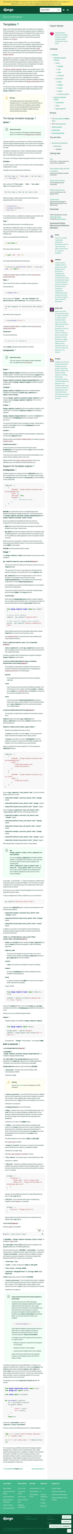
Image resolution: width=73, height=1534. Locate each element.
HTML (52, 217)
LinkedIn (43, 1503)
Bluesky (42, 1500)
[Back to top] (69, 1530)
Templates (55, 54)
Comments (61, 75)
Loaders (60, 91)
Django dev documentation (60, 143)
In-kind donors (31, 1519)
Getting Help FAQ (34, 1488)
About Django (7, 1488)
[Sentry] (52, 237)
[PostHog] (52, 361)
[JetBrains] (52, 263)
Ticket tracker (54, 199)
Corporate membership (58, 1491)
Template (60, 85)
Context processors (63, 94)
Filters (59, 72)
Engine (59, 81)
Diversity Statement (9, 1508)
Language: (66, 1521)
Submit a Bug (22, 1496)
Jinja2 (38, 48)
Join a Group (21, 1488)
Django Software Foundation (17, 1528)
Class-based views (37, 1469)
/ (39, 1230)
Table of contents (57, 127)
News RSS (43, 1506)
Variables (60, 66)
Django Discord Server (57, 181)
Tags (59, 69)
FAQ (51, 159)
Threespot (51, 1519)
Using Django (57, 146)
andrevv (51, 1523)
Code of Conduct (8, 1505)
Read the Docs (61, 219)
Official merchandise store (59, 1494)
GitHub (42, 1488)
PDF (55, 217)
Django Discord (33, 1491)
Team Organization (8, 1496)
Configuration (60, 102)
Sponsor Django (56, 1488)
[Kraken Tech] (52, 311)
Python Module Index (58, 133)
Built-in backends (61, 108)
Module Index (58, 169)
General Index (56, 130)
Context (60, 88)
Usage (57, 105)
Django (8, 10)
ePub (59, 217)
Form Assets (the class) (13, 1469)
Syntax (58, 63)
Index (52, 169)
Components (59, 78)
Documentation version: (60, 1526)
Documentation (12, 17)
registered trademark (51, 1528)
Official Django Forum (57, 190)
